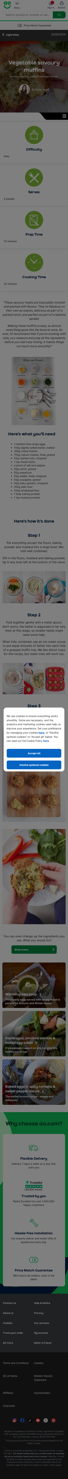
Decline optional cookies (34, 764)
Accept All (34, 753)
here (41, 732)
